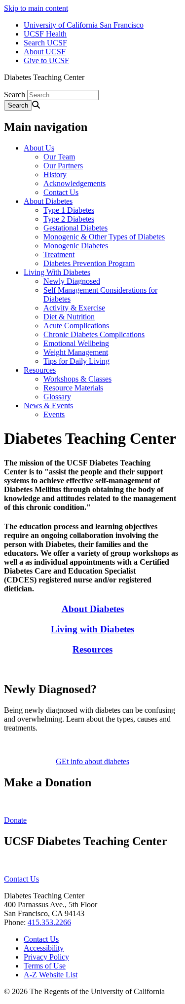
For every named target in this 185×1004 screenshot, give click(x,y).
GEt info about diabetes (92, 761)
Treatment (58, 254)
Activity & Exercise (74, 308)
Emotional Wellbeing (76, 343)
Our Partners (63, 165)
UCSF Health (45, 34)
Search (14, 94)
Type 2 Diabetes (68, 219)
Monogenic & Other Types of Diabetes (104, 236)
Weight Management (75, 352)
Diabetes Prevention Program (89, 263)
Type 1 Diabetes (68, 210)
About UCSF (45, 51)
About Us (39, 148)
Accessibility (44, 948)
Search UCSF (45, 43)
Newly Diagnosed (71, 281)
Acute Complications (76, 325)
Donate (15, 820)
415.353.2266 (49, 922)
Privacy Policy (46, 957)
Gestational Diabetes (75, 228)
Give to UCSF (46, 60)
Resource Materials (73, 388)
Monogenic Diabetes (75, 245)
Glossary (57, 396)
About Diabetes (48, 201)
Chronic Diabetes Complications (94, 334)
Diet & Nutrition (69, 316)
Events (54, 414)
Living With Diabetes (57, 272)
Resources (40, 370)
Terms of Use (45, 966)
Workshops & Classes (77, 379)
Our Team (59, 157)
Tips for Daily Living (76, 361)
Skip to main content (36, 8)
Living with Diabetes (92, 629)
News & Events (48, 405)
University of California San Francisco (84, 25)
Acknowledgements (74, 183)
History (55, 174)
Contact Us (60, 192)
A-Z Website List (50, 974)
